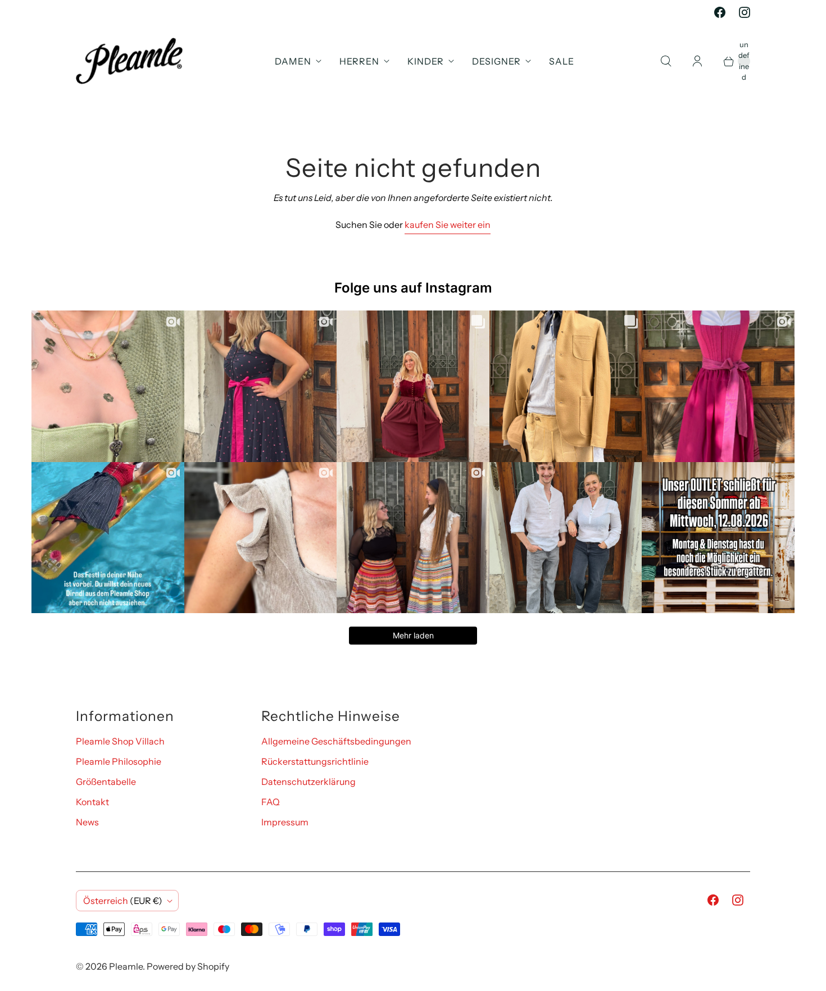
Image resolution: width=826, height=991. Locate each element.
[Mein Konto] (697, 61)
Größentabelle (106, 781)
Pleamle (126, 966)
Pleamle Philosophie (118, 761)
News (87, 822)
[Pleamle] (129, 61)
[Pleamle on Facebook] (719, 12)
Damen (293, 61)
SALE (561, 61)
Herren (359, 61)
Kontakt (92, 801)
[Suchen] (666, 61)
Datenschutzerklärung (308, 781)
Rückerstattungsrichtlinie (315, 761)
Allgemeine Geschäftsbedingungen (336, 741)
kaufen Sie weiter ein (448, 224)
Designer (496, 61)
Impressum (284, 822)
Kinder (425, 61)
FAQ (270, 801)
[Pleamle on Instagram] (744, 12)
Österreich (122, 900)
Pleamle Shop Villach (120, 741)
